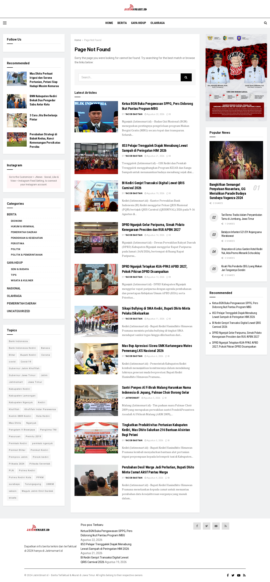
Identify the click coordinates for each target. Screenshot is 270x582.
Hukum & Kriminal (22, 226)
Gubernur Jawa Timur (22, 375)
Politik (15, 249)
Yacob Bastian (133, 114)
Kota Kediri (43, 416)
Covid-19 (26, 361)
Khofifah (14, 409)
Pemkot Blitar (17, 450)
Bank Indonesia (18, 341)
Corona (45, 355)
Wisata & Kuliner (22, 280)
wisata (12, 498)
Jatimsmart (132, 398)
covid (12, 361)
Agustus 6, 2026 (154, 356)
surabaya (14, 484)
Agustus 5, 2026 (151, 398)
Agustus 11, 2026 (155, 319)
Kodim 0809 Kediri (20, 416)
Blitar (12, 355)
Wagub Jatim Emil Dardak (37, 491)
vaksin (13, 491)
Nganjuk (31, 423)
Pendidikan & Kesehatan (27, 238)
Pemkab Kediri (18, 443)
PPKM (40, 477)
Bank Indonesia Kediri (22, 348)
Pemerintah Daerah (24, 232)
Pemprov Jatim (18, 457)
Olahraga (157, 23)
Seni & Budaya (20, 269)
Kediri (41, 402)
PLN (11, 470)
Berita (122, 23)
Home (109, 23)
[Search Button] (186, 77)
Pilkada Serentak (39, 464)
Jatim (44, 375)
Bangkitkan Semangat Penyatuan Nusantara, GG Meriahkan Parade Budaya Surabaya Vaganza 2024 (228, 191)
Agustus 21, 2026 (155, 156)
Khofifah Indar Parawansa (40, 409)
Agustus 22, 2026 (155, 114)
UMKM (50, 484)
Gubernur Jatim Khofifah (24, 368)
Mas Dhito (15, 423)
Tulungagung (33, 484)
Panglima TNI (48, 429)
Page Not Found (92, 40)
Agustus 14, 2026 (155, 235)
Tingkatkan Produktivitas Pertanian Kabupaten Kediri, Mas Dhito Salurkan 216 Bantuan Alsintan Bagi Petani (156, 430)
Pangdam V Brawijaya (22, 429)
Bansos (45, 348)
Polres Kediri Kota (20, 477)
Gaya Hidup (138, 23)
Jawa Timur (35, 382)
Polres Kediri (27, 470)
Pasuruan (15, 436)
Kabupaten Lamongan (22, 395)
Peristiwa (17, 243)
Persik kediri (41, 457)
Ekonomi (16, 221)
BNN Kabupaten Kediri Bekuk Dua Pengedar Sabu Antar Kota (43, 100)
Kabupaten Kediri (19, 389)
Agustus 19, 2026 (155, 193)
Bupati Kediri (28, 355)
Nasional (14, 288)
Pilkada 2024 (16, 464)
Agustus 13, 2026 (155, 277)
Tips (13, 275)
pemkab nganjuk (42, 443)
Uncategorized (18, 311)
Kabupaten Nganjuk (21, 402)
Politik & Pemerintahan (26, 254)
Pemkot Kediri (39, 450)
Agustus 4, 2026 (154, 478)
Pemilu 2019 (33, 436)
